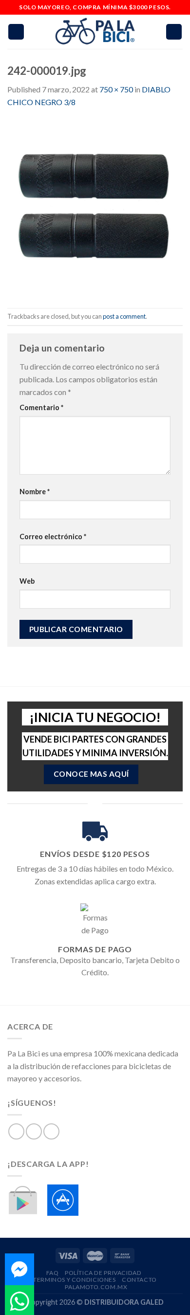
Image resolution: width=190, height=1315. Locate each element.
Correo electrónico (52, 536)
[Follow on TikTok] (51, 1131)
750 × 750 (116, 89)
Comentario (41, 407)
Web (27, 581)
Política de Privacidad (103, 1272)
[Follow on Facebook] (16, 1131)
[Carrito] (174, 32)
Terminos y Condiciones (74, 1279)
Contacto (139, 1279)
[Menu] (16, 32)
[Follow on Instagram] (34, 1131)
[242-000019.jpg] (95, 207)
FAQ (52, 1272)
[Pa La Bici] (95, 32)
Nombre (34, 491)
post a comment (124, 316)
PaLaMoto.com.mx (96, 1287)
